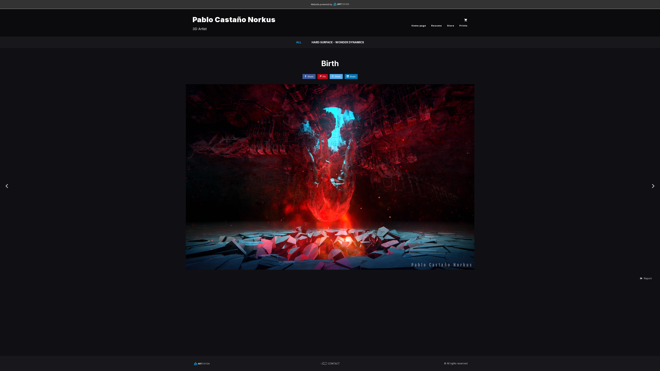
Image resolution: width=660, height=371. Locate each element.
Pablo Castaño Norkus (234, 19)
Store (450, 25)
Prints (463, 25)
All (298, 42)
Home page (418, 25)
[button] (645, 278)
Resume (436, 25)
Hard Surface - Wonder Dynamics (338, 42)
